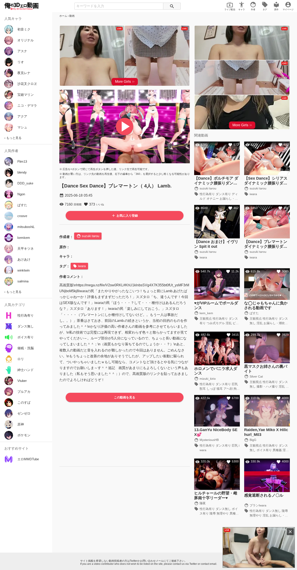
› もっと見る (13, 138)
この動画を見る (124, 397)
